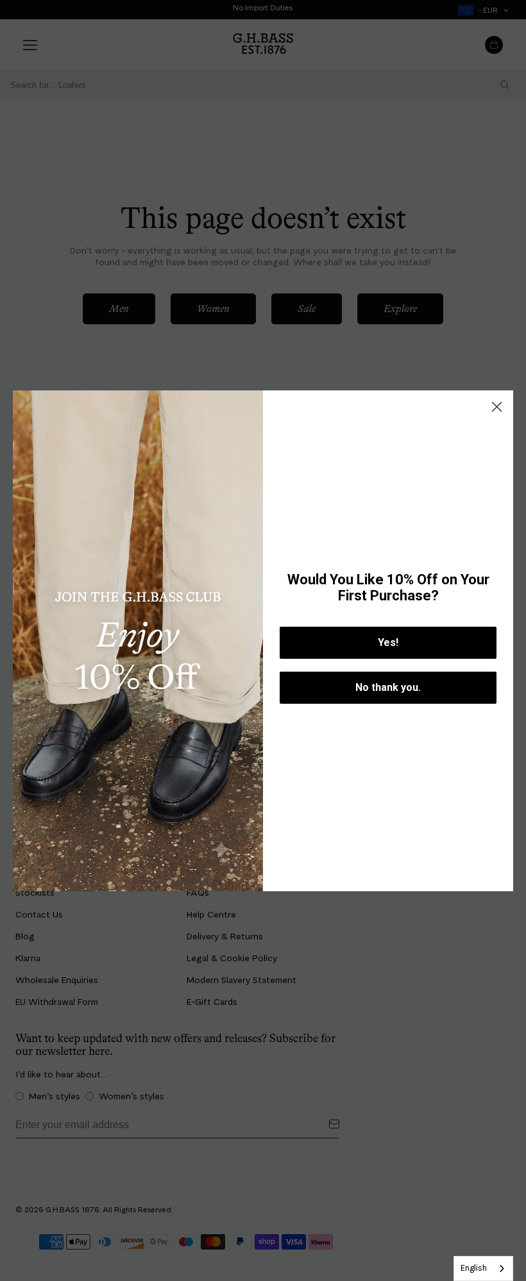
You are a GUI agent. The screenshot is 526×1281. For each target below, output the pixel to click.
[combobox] (483, 1268)
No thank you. (388, 687)
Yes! (388, 642)
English (474, 1268)
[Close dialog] (497, 407)
